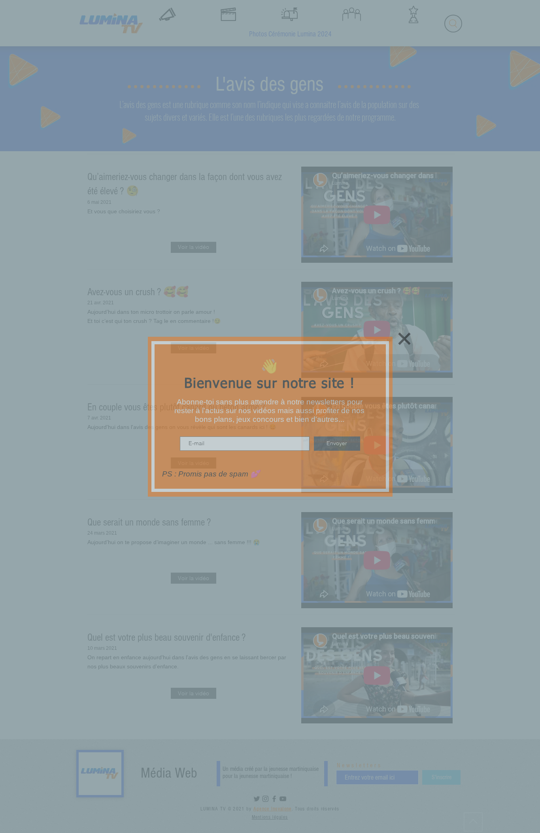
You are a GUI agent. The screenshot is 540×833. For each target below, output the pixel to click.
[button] (404, 338)
